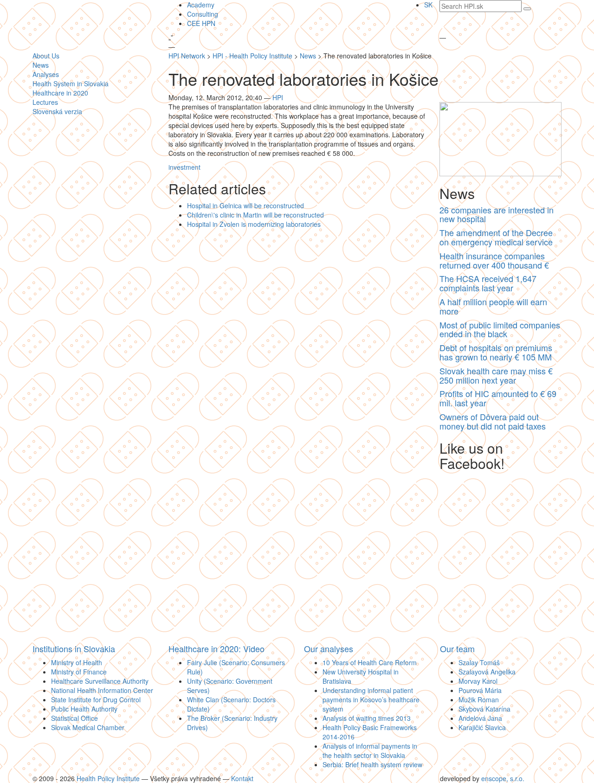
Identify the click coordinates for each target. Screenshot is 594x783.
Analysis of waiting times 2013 (367, 718)
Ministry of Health (76, 662)
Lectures (45, 102)
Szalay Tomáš (479, 662)
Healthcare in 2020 (60, 92)
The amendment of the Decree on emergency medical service (496, 237)
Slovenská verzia (57, 111)
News (40, 65)
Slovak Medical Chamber (87, 727)
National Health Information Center (102, 690)
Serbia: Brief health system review (372, 764)
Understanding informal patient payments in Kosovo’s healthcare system (371, 699)
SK (428, 4)
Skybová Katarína (484, 708)
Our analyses (328, 648)
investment (184, 167)
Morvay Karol (477, 681)
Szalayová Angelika (487, 671)
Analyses (45, 74)
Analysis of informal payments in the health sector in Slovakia (370, 750)
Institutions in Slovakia (73, 648)
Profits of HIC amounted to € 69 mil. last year (497, 398)
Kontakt (242, 778)
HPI (277, 97)
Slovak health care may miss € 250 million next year (496, 375)
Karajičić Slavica (482, 727)
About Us (45, 55)
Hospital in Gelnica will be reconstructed (245, 205)
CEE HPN (201, 23)
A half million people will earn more (493, 306)
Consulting (202, 14)
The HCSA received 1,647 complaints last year (487, 283)
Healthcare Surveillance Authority (99, 681)
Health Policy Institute (108, 778)
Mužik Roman (478, 699)
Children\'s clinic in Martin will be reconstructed (255, 214)
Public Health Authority (84, 708)
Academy (200, 4)
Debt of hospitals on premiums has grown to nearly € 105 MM (495, 352)
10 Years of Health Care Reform (370, 662)
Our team (457, 648)
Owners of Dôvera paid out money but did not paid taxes (492, 421)
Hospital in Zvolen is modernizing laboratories (254, 224)
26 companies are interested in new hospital (496, 214)
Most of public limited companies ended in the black (499, 329)
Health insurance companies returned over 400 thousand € (494, 260)
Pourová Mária (480, 690)
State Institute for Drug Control (96, 699)
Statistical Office (74, 718)
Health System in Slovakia (70, 83)
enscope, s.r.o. (502, 778)
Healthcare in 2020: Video (216, 648)
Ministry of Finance (79, 671)
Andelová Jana (480, 718)
